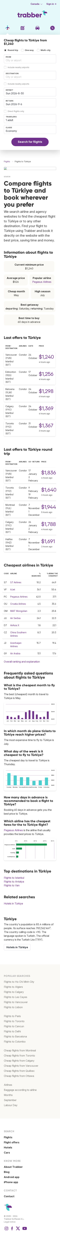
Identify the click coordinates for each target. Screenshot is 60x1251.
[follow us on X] (17, 1230)
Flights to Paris (12, 1016)
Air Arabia (15, 653)
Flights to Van (12, 885)
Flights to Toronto (14, 1021)
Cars (7, 1152)
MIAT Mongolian (18, 611)
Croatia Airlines (18, 603)
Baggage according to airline (20, 1089)
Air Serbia (15, 618)
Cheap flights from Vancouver (21, 1065)
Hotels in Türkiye (13, 903)
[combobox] (30, 58)
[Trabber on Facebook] (12, 1230)
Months (8, 1095)
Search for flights (30, 141)
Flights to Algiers (13, 986)
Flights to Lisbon (13, 1007)
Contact (9, 1196)
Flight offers (11, 1142)
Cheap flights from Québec (19, 1070)
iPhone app (11, 1182)
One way (29, 50)
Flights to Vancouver (16, 1002)
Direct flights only (16, 111)
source (7, 176)
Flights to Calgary (14, 992)
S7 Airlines (15, 582)
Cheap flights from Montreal (20, 1050)
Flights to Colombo (15, 1041)
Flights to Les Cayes (15, 997)
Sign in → (51, 4)
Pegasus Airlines (41, 281)
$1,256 (46, 374)
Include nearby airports (18, 67)
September (10, 1100)
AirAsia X (14, 625)
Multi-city (46, 50)
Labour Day (10, 1105)
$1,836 (48, 472)
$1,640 (48, 490)
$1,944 (48, 507)
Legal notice (10, 1222)
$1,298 (46, 391)
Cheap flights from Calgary (19, 1060)
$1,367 (46, 425)
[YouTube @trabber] (24, 1230)
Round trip (13, 50)
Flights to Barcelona (15, 1036)
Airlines (8, 1084)
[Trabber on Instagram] (6, 1230)
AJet (12, 589)
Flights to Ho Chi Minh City (19, 981)
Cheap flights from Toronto (19, 1055)
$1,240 (46, 357)
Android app (11, 1177)
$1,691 (48, 541)
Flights (8, 1137)
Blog (6, 1172)
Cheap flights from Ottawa (19, 1075)
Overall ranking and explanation (22, 661)
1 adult (9, 120)
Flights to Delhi (12, 1031)
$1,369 (46, 408)
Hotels (8, 1147)
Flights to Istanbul (14, 877)
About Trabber (13, 1166)
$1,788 (48, 524)
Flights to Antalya (14, 881)
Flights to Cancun (14, 1026)
